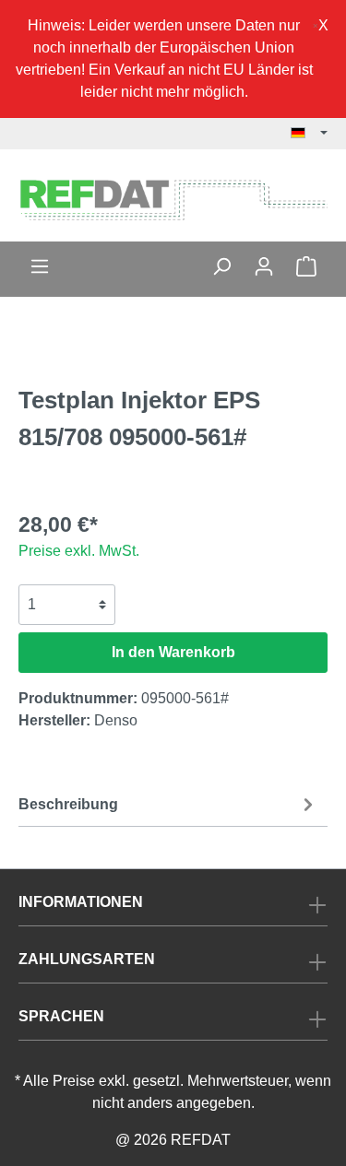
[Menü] (39, 266)
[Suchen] (221, 266)
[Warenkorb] (306, 266)
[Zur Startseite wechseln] (173, 199)
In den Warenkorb (173, 652)
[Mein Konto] (264, 266)
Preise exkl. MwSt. (78, 551)
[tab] (168, 802)
